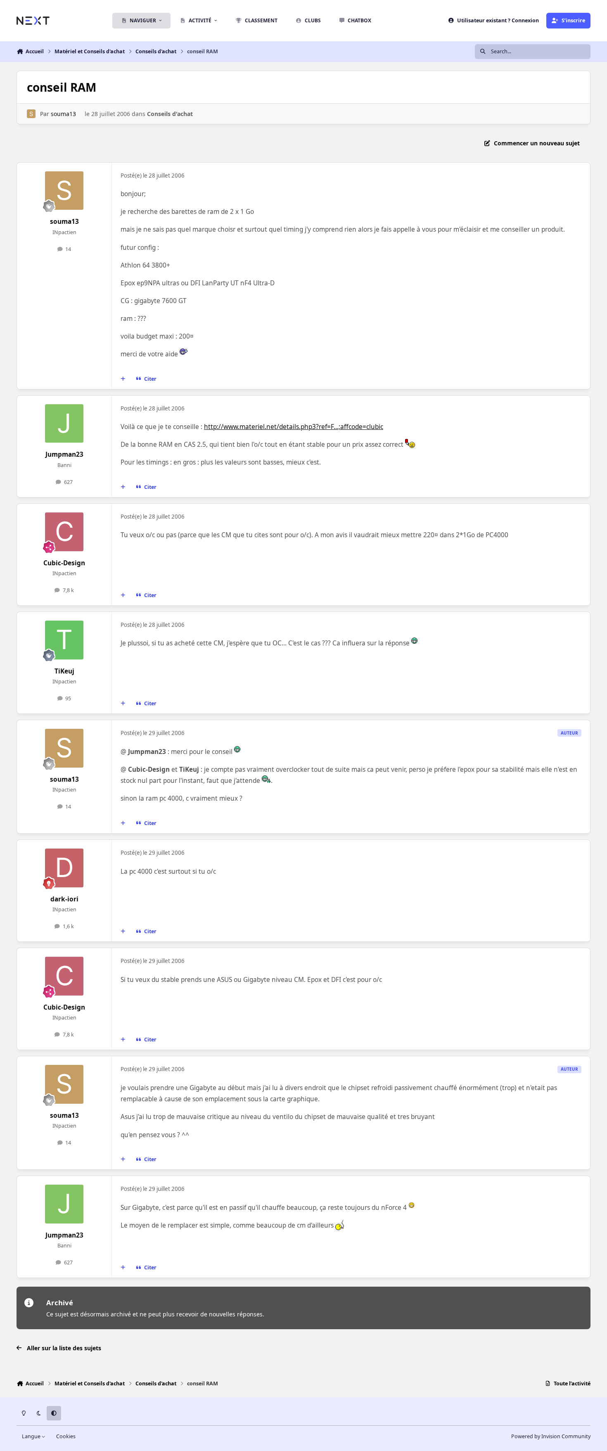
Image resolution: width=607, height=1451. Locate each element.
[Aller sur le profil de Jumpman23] (64, 423)
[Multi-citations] (123, 379)
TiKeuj (64, 671)
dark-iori (64, 899)
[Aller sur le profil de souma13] (31, 113)
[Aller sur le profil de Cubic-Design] (64, 531)
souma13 (63, 114)
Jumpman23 (64, 454)
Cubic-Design (64, 563)
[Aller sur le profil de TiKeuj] (64, 640)
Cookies (66, 1436)
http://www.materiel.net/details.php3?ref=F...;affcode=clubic (293, 426)
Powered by (550, 1436)
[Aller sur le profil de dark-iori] (64, 868)
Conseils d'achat (170, 114)
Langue (32, 1436)
